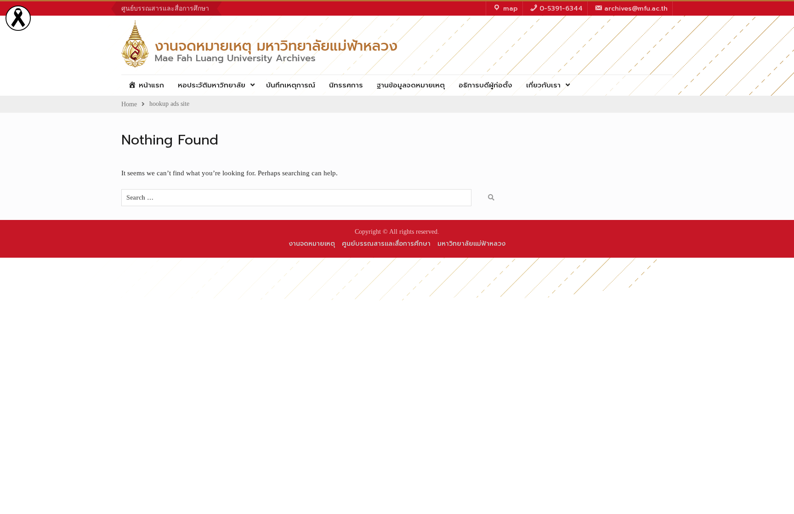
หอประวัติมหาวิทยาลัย (211, 85)
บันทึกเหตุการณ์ (290, 85)
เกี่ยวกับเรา (543, 85)
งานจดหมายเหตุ (312, 243)
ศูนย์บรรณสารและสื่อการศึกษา (165, 8)
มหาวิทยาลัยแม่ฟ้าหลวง (471, 243)
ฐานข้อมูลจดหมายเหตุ (411, 85)
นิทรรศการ (346, 85)
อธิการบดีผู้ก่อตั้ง (485, 85)
